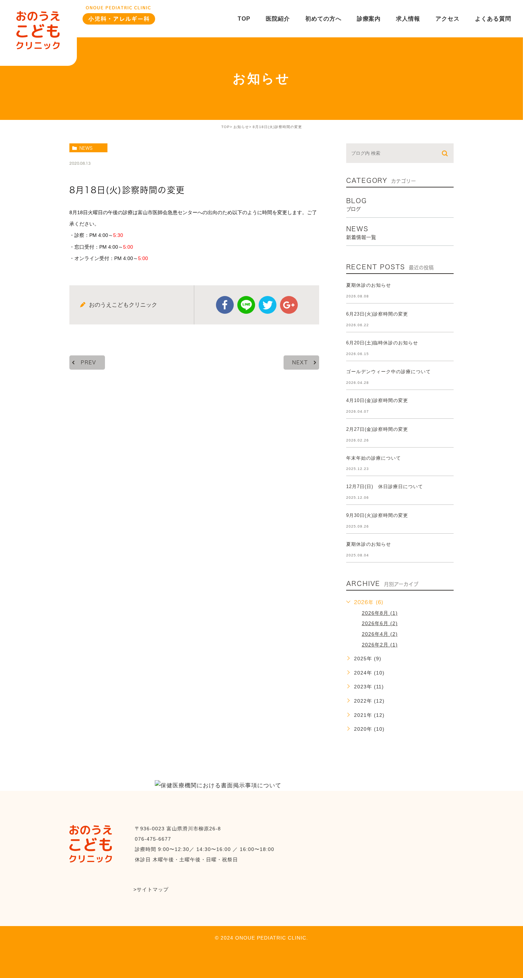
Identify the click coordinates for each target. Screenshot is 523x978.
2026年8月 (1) (380, 613)
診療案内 (369, 19)
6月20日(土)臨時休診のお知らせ (382, 342)
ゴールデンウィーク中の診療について (388, 371)
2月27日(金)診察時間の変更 (377, 429)
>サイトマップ (151, 889)
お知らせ (241, 127)
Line (246, 305)
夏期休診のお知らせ (368, 285)
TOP (225, 127)
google (289, 305)
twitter (267, 305)
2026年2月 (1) (380, 644)
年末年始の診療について (373, 458)
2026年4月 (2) (380, 634)
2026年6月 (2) (380, 623)
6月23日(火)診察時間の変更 (377, 314)
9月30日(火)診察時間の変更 (377, 515)
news (86, 148)
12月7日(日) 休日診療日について (384, 486)
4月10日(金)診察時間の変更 (377, 400)
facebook (225, 305)
